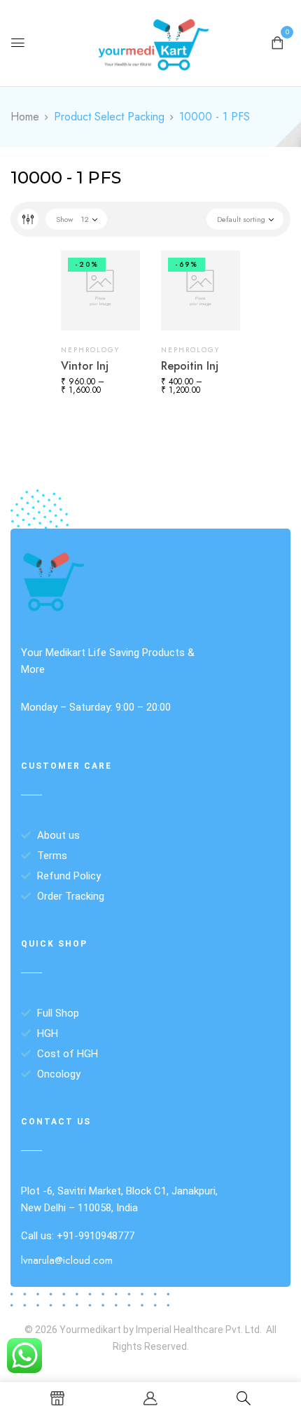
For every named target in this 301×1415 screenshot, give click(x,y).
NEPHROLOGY (90, 349)
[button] (277, 42)
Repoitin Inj (189, 366)
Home (24, 117)
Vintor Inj (84, 366)
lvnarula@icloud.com (67, 1260)
